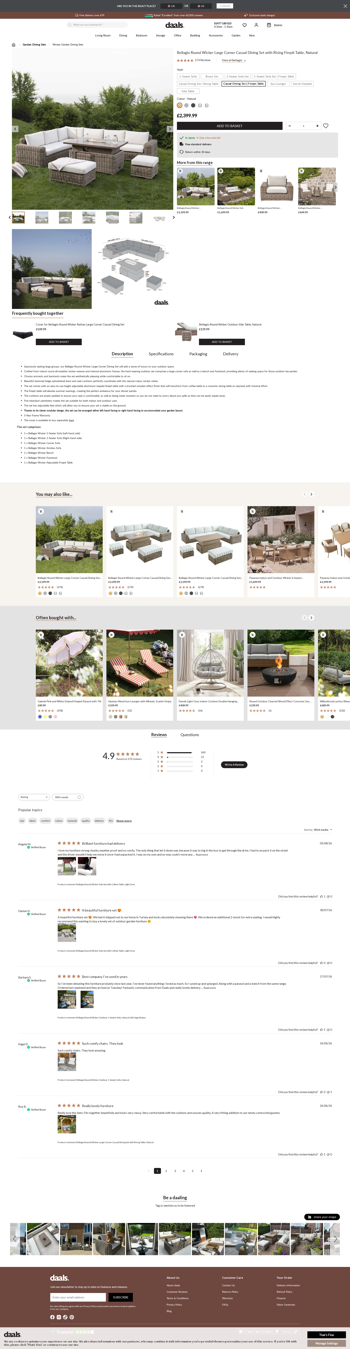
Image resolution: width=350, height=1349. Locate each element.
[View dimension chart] (133, 269)
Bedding (195, 35)
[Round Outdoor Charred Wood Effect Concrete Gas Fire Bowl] (280, 663)
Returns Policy (230, 1291)
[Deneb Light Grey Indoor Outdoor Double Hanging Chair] (210, 663)
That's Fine (326, 1335)
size (22, 820)
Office (177, 35)
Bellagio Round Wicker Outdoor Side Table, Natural (230, 324)
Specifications (161, 353)
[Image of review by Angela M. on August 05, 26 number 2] (87, 866)
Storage (160, 35)
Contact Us (228, 1285)
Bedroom (141, 35)
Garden (236, 35)
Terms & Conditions (178, 1298)
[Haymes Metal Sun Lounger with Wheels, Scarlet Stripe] (139, 663)
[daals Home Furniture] (175, 25)
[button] (15, 1239)
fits (111, 820)
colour (58, 820)
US (202, 6)
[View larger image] (92, 129)
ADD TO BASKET (59, 342)
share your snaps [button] (324, 1217)
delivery (99, 820)
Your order (284, 1277)
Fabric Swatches (286, 1304)
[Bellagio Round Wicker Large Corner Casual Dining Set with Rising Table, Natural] (69, 539)
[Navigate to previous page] (148, 1171)
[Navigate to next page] (201, 1171)
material (72, 820)
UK (173, 6)
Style (180, 69)
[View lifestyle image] (52, 269)
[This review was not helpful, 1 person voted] (328, 1092)
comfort (45, 820)
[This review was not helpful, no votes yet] (328, 896)
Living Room (102, 35)
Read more (202, 854)
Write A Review (234, 764)
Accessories (216, 35)
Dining (123, 35)
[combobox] (34, 797)
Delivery (230, 353)
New (252, 35)
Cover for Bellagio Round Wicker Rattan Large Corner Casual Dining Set (80, 324)
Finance (281, 1298)
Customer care (232, 1277)
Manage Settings (326, 1343)
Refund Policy (284, 1291)
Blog (169, 1311)
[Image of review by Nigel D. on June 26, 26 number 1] (67, 1062)
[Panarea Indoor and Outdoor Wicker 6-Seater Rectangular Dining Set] (280, 539)
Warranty (227, 1298)
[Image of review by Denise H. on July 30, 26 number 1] (67, 932)
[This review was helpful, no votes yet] (321, 962)
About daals (173, 1285)
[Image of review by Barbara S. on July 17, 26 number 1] (67, 999)
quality (86, 820)
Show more (124, 820)
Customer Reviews (177, 1291)
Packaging (198, 353)
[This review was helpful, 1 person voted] (321, 896)
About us (173, 1277)
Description (122, 353)
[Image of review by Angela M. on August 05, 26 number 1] (67, 866)
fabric (32, 820)
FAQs (225, 1304)
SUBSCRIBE (120, 1297)
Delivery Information (288, 1285)
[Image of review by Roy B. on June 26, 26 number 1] (67, 1124)
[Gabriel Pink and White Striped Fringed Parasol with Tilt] (69, 663)
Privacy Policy (174, 1304)
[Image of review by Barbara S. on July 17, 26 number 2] (87, 999)
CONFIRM (225, 6)
